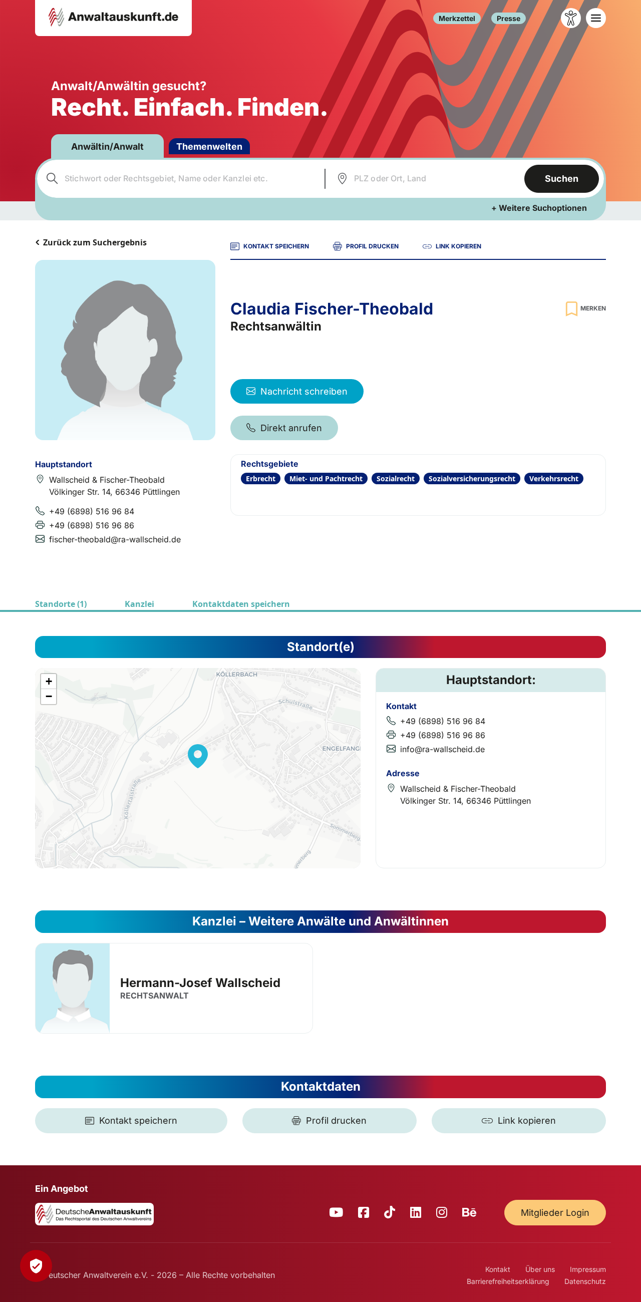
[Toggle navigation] (596, 18)
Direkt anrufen (291, 428)
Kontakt (497, 1269)
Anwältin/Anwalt (107, 146)
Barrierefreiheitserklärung (508, 1281)
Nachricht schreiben (304, 391)
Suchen (561, 178)
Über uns (540, 1269)
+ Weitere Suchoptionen (539, 208)
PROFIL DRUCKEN (372, 246)
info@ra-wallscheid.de (442, 749)
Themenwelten (209, 146)
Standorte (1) (61, 603)
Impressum (588, 1269)
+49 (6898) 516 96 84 (91, 511)
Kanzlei (139, 603)
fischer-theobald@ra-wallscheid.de (115, 539)
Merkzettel (457, 18)
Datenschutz (585, 1281)
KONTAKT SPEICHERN (276, 246)
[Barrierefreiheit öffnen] (571, 18)
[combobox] (179, 178)
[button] (198, 756)
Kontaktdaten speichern (241, 603)
